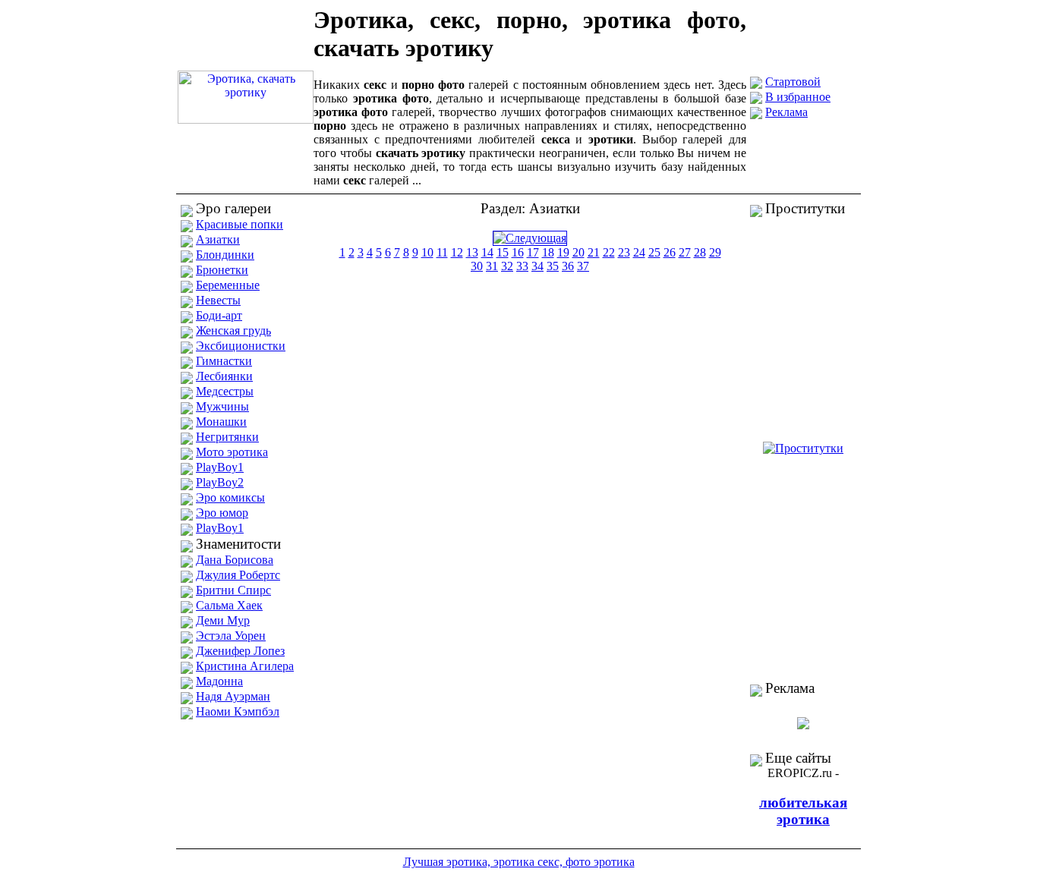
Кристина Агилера (245, 665)
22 (609, 252)
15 (502, 252)
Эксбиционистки (240, 345)
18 (548, 252)
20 (578, 252)
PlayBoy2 (220, 482)
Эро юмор (222, 512)
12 (457, 252)
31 (492, 266)
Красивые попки (239, 224)
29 (715, 252)
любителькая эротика (803, 811)
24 (639, 252)
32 (507, 266)
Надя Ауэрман (233, 696)
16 (518, 252)
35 (553, 266)
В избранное (798, 96)
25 (654, 252)
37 (583, 266)
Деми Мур (223, 620)
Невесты (218, 300)
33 (522, 266)
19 (563, 252)
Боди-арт (219, 315)
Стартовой (793, 81)
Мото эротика (232, 451)
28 (700, 252)
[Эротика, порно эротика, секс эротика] (246, 119)
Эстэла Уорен (231, 635)
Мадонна (219, 681)
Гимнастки (224, 360)
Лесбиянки (224, 376)
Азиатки (218, 239)
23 (624, 252)
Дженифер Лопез (240, 650)
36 (568, 266)
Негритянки (227, 436)
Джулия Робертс (238, 574)
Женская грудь (233, 330)
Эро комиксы (230, 497)
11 (442, 252)
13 (472, 252)
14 (487, 252)
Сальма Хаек (229, 605)
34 (537, 266)
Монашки (221, 421)
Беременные (228, 285)
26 (669, 252)
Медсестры (225, 391)
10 (427, 252)
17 (533, 252)
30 (477, 266)
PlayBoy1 (220, 467)
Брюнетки (222, 269)
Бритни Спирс (233, 590)
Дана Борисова (234, 559)
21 (594, 252)
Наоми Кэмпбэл (237, 711)
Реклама (786, 111)
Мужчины (222, 406)
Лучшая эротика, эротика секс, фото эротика (519, 861)
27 (685, 252)
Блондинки (225, 254)
